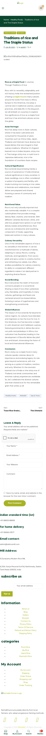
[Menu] (5, 8)
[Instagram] (15, 720)
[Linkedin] (26, 720)
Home (6, 20)
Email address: (7, 586)
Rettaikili (21, 32)
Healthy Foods (17, 20)
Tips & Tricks (35, 396)
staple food (19, 97)
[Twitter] (37, 720)
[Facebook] (4, 720)
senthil (23, 47)
